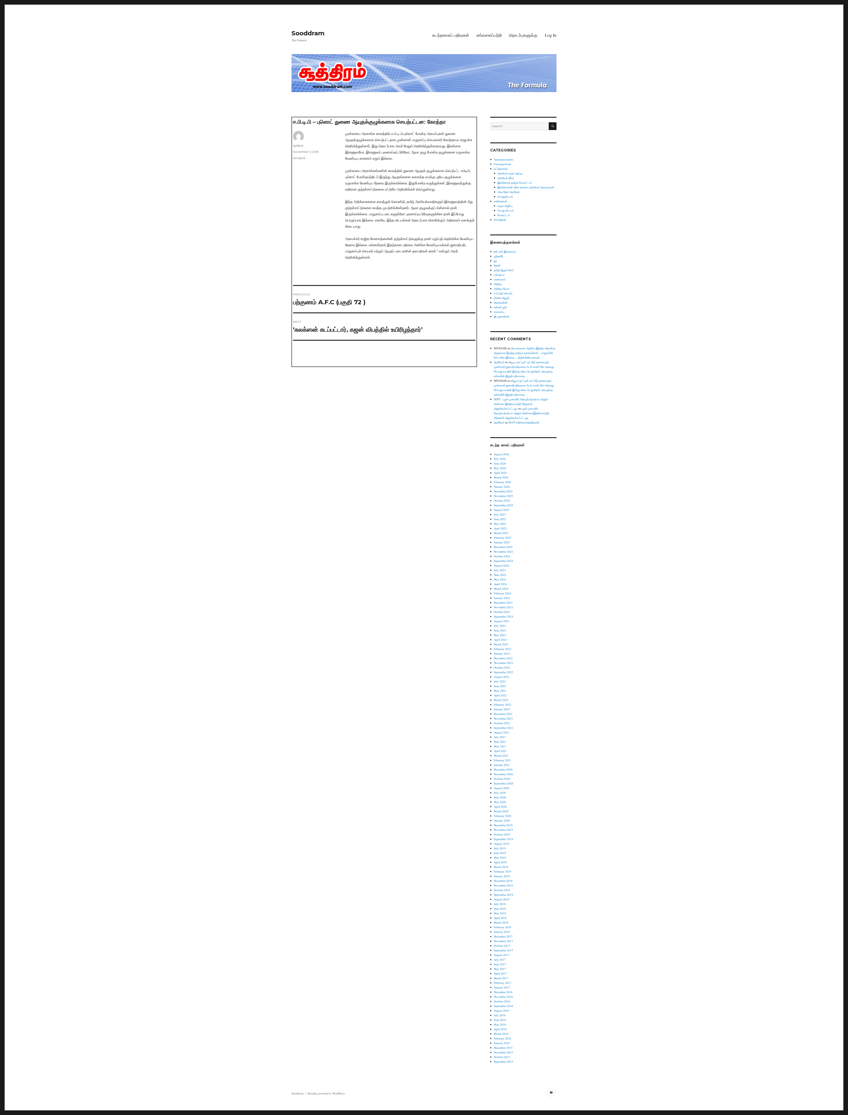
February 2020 (502, 816)
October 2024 (502, 556)
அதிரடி (498, 284)
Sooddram (308, 33)
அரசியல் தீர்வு (506, 178)
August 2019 (501, 844)
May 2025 (500, 524)
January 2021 (502, 765)
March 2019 (501, 867)
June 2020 (500, 797)
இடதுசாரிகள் (501, 316)
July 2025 (500, 514)
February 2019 (502, 871)
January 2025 (502, 542)
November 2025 (503, 496)
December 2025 (503, 491)
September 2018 (503, 895)
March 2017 (501, 978)
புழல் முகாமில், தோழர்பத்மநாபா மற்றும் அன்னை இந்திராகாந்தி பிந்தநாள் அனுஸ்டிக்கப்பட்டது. (521, 413)
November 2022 (503, 663)
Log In (550, 35)
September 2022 (503, 672)
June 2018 (500, 909)
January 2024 (502, 598)
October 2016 (502, 1001)
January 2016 (502, 1043)
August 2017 (501, 955)
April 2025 (500, 528)
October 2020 (502, 779)
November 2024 (503, 552)
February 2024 (502, 593)
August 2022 (501, 677)
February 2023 (502, 649)
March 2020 (501, 811)
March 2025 (501, 533)
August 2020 (501, 788)
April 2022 (500, 695)
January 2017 (502, 987)
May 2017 (500, 969)
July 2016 (500, 1015)
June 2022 (500, 686)
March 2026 (501, 477)
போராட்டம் (504, 215)
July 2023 (500, 626)
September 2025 (503, 505)
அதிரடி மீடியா (501, 289)
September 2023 (503, 616)
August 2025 (501, 510)
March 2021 (501, 756)
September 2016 (503, 1006)
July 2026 (500, 459)
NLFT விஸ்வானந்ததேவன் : (525, 422)
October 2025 (502, 501)
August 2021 (501, 732)
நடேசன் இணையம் (505, 251)
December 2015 (503, 1048)
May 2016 (500, 1024)
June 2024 (500, 575)
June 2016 (500, 1020)
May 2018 (500, 913)
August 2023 (501, 621)
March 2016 (501, 1034)
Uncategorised (502, 164)
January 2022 (502, 709)
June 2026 (500, 463)
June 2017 (500, 964)
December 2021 (503, 714)
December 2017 (503, 936)
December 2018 (503, 881)
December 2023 (503, 603)
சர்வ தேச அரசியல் (509, 192)
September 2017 (503, 950)
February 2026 (502, 482)
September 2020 (503, 783)
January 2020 (502, 820)
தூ (495, 261)
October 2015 (502, 1057)
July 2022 (500, 681)
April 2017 (500, 973)
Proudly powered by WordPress (326, 1093)
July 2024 (500, 570)
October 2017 (502, 946)
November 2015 (503, 1052)
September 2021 (503, 728)
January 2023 (502, 654)
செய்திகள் (299, 158)
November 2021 (503, 718)
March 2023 (501, 644)
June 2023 (500, 630)
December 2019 (503, 825)
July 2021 (500, 737)
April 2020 (500, 807)
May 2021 (500, 746)
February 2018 (502, 927)
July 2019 (500, 848)
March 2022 (501, 700)
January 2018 (502, 932)
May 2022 (500, 691)
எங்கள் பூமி (500, 307)
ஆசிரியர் (298, 145)
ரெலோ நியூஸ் (501, 298)
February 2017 (502, 983)
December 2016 (503, 992)
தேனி (497, 265)
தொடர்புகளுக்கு (523, 35)
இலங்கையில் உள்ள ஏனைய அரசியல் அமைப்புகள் (526, 187)
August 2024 (501, 565)
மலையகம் (500, 279)
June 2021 (500, 742)
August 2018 (501, 899)
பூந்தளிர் (498, 256)
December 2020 (503, 769)
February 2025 (502, 538)
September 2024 (503, 561)
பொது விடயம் (506, 210)
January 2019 (502, 876)
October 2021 (502, 723)
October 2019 (502, 834)
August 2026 (501, 454)
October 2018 (502, 890)
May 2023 (500, 635)
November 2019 (503, 830)
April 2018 (500, 918)
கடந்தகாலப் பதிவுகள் (450, 35)
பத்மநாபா (499, 275)
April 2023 (500, 640)
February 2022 (502, 705)
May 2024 (500, 579)
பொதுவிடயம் (505, 196)
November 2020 (503, 774)
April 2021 (500, 751)
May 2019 (500, 858)
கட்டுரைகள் (501, 169)
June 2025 (500, 519)
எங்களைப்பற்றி (489, 35)
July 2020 (500, 793)
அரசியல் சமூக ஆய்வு (510, 173)
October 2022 (502, 667)
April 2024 (500, 584)
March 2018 (501, 922)
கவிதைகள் (500, 201)
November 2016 (503, 997)
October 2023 (502, 612)
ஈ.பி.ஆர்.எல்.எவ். (503, 293)
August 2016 (501, 1011)
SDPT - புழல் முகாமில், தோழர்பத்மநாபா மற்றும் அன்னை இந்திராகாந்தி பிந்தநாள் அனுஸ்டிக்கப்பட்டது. (521, 403)
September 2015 (503, 1062)
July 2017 (500, 960)
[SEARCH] (552, 126)
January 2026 (502, 487)
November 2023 (503, 607)
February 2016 (502, 1038)
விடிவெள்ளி (500, 302)
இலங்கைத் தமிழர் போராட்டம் (515, 183)
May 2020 (500, 802)
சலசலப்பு (499, 312)
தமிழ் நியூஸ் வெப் (504, 270)
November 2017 (503, 941)
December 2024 (503, 547)
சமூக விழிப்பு (505, 206)
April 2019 (500, 862)
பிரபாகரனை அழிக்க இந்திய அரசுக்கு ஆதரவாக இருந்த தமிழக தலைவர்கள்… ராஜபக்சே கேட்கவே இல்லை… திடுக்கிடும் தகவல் (524, 352)
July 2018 (500, 904)
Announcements (503, 159)
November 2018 (503, 885)
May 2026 (500, 468)
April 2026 (500, 473)
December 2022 (503, 658)
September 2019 (503, 839)
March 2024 (501, 589)
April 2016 (500, 1029)
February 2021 (502, 760)
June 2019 (500, 853)
